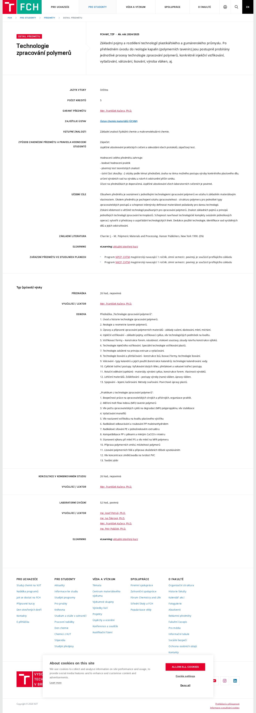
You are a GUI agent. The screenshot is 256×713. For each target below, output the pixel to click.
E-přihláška (23, 621)
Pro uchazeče (60, 7)
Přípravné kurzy (26, 603)
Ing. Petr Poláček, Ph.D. (113, 528)
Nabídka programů (27, 591)
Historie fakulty (177, 591)
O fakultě (204, 7)
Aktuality (60, 585)
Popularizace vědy (141, 609)
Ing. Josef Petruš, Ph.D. (113, 513)
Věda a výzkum (136, 7)
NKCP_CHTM (122, 262)
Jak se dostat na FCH (29, 597)
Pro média (175, 628)
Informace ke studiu (66, 591)
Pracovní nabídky (64, 621)
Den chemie (61, 628)
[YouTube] (214, 680)
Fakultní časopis (178, 621)
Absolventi (175, 609)
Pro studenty (28, 18)
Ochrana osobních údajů (183, 646)
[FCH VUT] (22, 7)
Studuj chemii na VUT (29, 585)
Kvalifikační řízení (102, 632)
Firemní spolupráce (142, 585)
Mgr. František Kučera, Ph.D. (116, 110)
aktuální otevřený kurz (125, 246)
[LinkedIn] (235, 680)
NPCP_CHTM (122, 257)
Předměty (49, 18)
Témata (97, 585)
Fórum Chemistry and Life (146, 597)
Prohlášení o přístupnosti (227, 703)
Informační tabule (179, 634)
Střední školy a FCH (142, 603)
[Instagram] (224, 680)
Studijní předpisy (64, 646)
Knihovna (60, 609)
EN (247, 7)
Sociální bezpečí (178, 640)
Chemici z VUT (63, 634)
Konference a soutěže (105, 626)
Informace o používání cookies (224, 707)
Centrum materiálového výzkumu (107, 593)
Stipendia (60, 640)
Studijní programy (65, 597)
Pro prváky (61, 603)
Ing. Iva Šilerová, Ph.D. (112, 518)
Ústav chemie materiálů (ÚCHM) (119, 121)
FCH (10, 18)
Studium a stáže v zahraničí (70, 615)
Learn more (55, 682)
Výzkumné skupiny (103, 601)
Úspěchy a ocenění (104, 620)
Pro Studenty (97, 7)
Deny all (185, 685)
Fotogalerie (175, 603)
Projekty (97, 614)
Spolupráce (172, 7)
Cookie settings (185, 676)
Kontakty (22, 615)
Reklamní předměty (180, 615)
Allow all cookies (185, 667)
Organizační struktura (181, 585)
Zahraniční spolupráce (143, 591)
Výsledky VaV (100, 608)
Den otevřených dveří (29, 609)
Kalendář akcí (176, 597)
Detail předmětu (72, 18)
